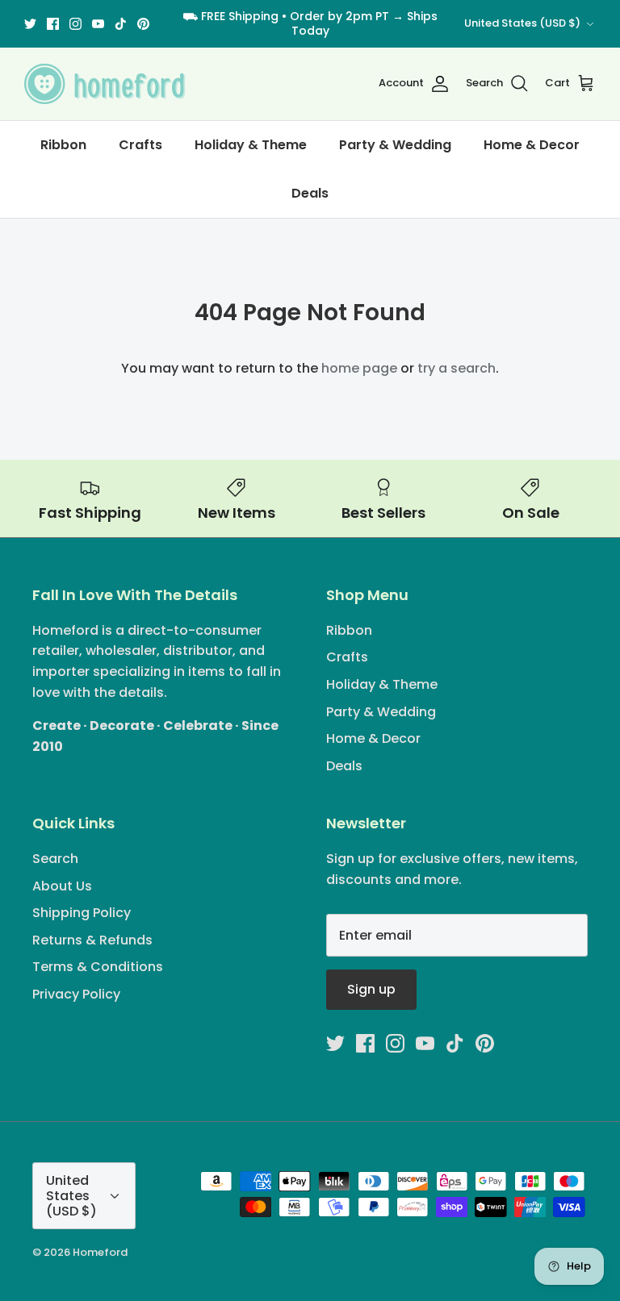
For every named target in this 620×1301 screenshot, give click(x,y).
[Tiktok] (121, 24)
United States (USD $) (522, 23)
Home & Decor (532, 145)
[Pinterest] (143, 24)
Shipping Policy (81, 912)
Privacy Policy (76, 994)
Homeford (100, 1252)
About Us (62, 886)
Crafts (140, 145)
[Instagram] (75, 24)
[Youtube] (98, 24)
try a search (456, 368)
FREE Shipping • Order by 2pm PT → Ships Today (319, 23)
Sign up (371, 989)
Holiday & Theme (251, 145)
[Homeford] (105, 84)
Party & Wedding (395, 145)
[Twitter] (30, 24)
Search (55, 858)
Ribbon (63, 145)
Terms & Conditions (97, 966)
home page (359, 368)
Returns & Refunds (92, 940)
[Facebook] (53, 24)
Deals (310, 193)
